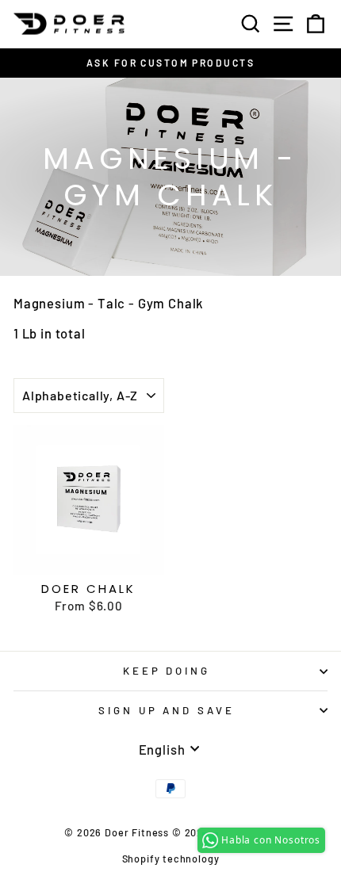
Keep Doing (167, 670)
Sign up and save (167, 710)
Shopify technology (171, 858)
